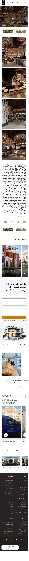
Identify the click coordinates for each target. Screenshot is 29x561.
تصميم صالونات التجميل (8, 490)
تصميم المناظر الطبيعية (21, 520)
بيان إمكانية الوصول (22, 494)
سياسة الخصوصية (7, 320)
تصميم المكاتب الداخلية (9, 491)
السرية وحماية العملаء (22, 489)
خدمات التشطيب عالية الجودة (7, 522)
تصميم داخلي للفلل (9, 478)
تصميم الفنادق (10, 483)
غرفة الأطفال (10, 508)
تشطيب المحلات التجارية (21, 506)
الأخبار (25, 482)
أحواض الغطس (23, 531)
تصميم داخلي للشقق (9, 480)
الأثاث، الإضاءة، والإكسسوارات (10, 526)
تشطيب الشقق (23, 502)
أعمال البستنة (23, 522)
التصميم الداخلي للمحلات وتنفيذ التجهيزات (8, 486)
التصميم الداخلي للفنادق (8, 533)
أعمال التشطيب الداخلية (21, 498)
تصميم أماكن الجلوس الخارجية (20, 512)
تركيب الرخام (23, 514)
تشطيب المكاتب (23, 504)
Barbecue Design (22, 510)
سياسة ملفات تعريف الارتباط (20, 492)
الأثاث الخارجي (10, 502)
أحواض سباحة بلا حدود (22, 529)
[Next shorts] (24, 396)
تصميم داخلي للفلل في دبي (8, 520)
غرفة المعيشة (10, 511)
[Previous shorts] (20, 396)
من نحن (24, 478)
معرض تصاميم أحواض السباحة (20, 533)
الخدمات (11, 518)
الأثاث (12, 498)
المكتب (11, 506)
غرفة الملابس (10, 504)
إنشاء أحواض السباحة (22, 527)
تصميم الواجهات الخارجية (8, 482)
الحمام (12, 509)
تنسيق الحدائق (23, 518)
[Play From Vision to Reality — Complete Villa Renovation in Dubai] (11, 422)
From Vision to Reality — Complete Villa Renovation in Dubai (11, 441)
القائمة (25, 476)
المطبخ (12, 513)
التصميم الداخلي (10, 476)
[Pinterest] (21, 548)
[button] (4, 240)
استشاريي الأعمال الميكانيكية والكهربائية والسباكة (20, 508)
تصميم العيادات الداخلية (9, 493)
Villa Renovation (10, 488)
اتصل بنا (24, 485)
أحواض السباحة (23, 524)
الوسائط (24, 483)
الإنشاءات (24, 480)
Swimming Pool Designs (21, 526)
